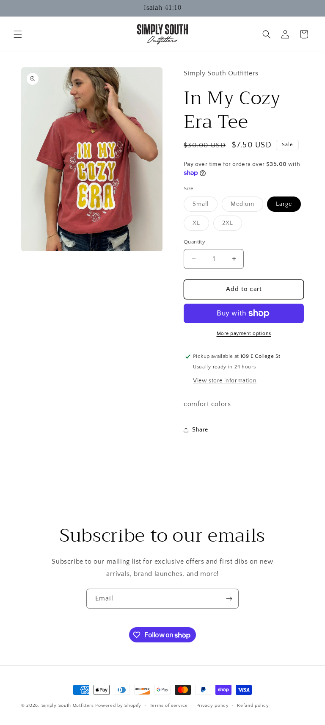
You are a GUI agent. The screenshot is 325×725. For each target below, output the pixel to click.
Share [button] (200, 429)
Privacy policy (212, 705)
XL (201, 225)
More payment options (244, 333)
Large (284, 204)
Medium (247, 206)
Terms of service (169, 705)
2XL (232, 225)
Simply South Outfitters (67, 705)
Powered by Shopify (118, 705)
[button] (17, 34)
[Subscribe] (229, 599)
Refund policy (253, 705)
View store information (224, 380)
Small (205, 206)
